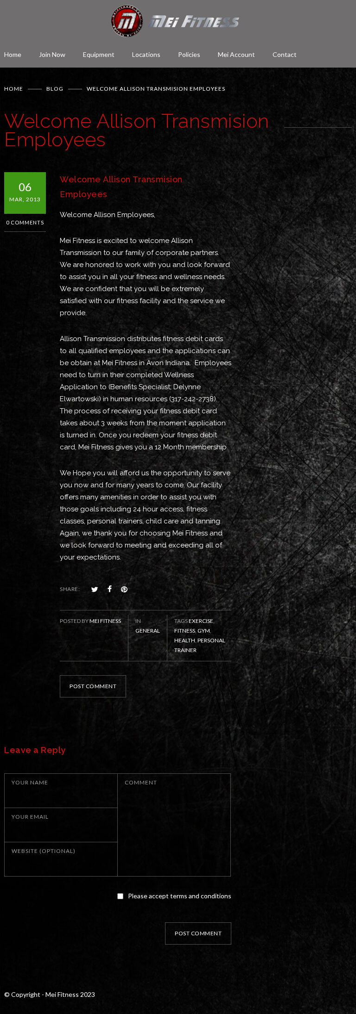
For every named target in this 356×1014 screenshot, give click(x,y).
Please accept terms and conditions (179, 896)
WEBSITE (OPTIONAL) (44, 850)
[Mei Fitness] (178, 21)
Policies (189, 54)
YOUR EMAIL (30, 816)
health (184, 640)
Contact (285, 54)
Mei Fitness (105, 620)
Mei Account (236, 54)
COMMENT (141, 782)
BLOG (55, 88)
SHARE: (70, 588)
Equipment (98, 54)
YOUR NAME (30, 782)
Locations (146, 54)
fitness (184, 630)
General (147, 630)
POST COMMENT (93, 686)
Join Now (52, 54)
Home (12, 54)
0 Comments (25, 222)
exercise (201, 620)
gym (203, 630)
